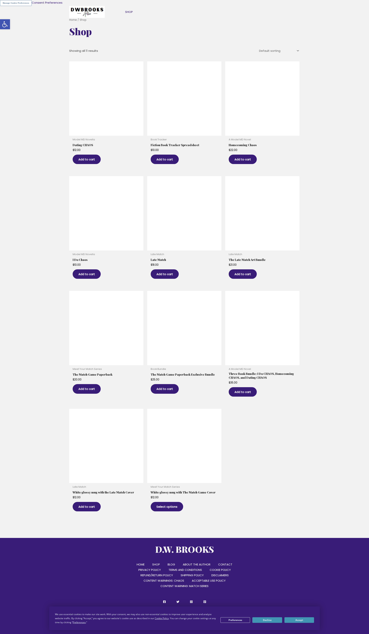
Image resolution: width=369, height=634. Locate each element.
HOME (141, 564)
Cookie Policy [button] (162, 618)
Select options (166, 507)
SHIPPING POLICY (192, 575)
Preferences (235, 620)
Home (73, 20)
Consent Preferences (47, 3)
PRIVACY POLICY (149, 570)
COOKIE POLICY (220, 570)
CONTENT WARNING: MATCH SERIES (184, 586)
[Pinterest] (204, 601)
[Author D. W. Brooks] (87, 12)
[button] (5, 24)
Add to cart (86, 159)
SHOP (156, 564)
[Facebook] (164, 601)
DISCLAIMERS (220, 575)
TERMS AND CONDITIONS (185, 570)
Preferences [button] (79, 622)
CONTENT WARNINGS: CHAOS (164, 581)
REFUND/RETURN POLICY (156, 575)
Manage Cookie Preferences (16, 3)
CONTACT (225, 564)
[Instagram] (191, 601)
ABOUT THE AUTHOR (196, 564)
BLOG (171, 564)
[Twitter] (178, 601)
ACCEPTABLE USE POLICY (209, 581)
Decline (267, 620)
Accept (299, 620)
